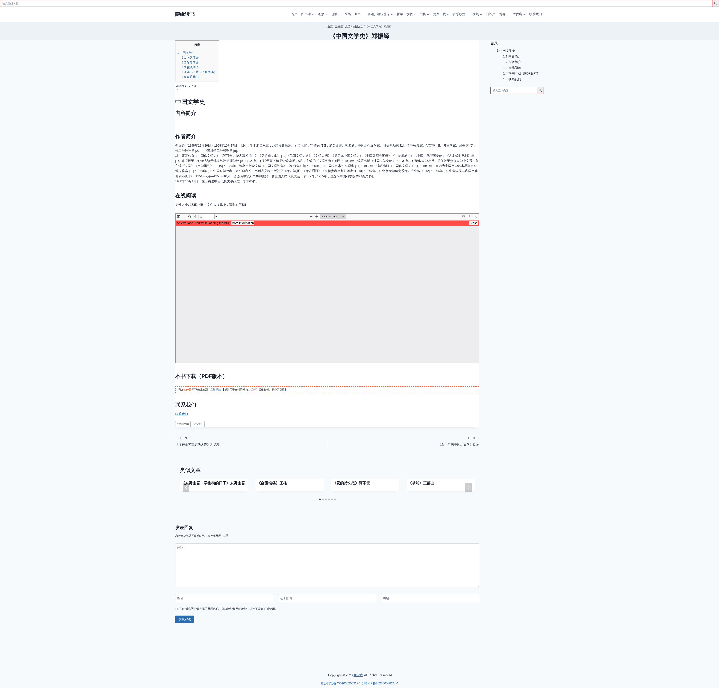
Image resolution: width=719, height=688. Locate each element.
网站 (386, 598)
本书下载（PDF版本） (199, 72)
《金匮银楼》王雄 (272, 483)
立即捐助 (215, 389)
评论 (181, 547)
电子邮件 (286, 598)
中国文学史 (186, 52)
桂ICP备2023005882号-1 (381, 683)
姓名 (180, 598)
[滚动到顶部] (696, 635)
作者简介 (190, 62)
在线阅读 (190, 67)
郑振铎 (198, 424)
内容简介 (190, 57)
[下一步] (468, 487)
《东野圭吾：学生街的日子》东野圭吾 (213, 483)
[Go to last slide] (186, 487)
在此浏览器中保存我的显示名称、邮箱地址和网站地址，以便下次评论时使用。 (228, 608)
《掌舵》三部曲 (421, 483)
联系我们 (535, 14)
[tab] (320, 499)
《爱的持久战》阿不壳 (351, 483)
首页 (294, 14)
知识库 (490, 14)
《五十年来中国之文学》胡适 (458, 441)
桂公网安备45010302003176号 (342, 683)
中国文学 (183, 424)
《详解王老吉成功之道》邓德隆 (197, 441)
